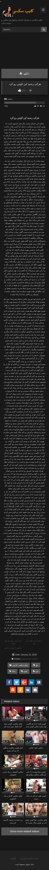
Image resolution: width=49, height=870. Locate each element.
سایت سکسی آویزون (29, 858)
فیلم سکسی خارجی (20, 665)
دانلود (25, 73)
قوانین (13, 858)
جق (37, 665)
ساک (13, 671)
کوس (25, 671)
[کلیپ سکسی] (20, 11)
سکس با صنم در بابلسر (13, 648)
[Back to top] (41, 862)
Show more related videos (24, 831)
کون (36, 671)
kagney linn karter (29, 659)
